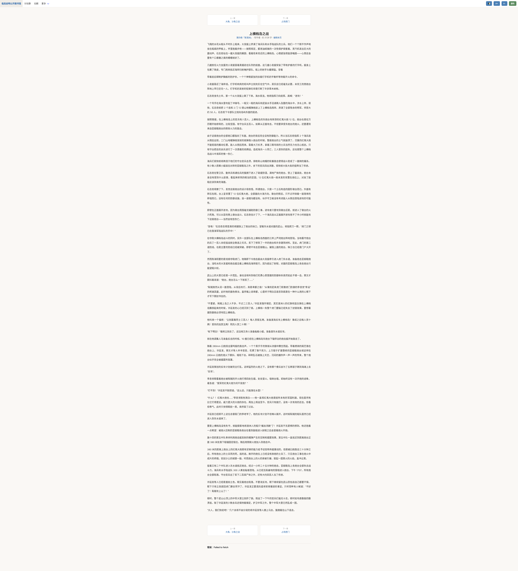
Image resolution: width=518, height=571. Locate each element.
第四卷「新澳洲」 (244, 37)
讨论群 (27, 3)
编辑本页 (277, 37)
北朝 (36, 3)
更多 (44, 3)
